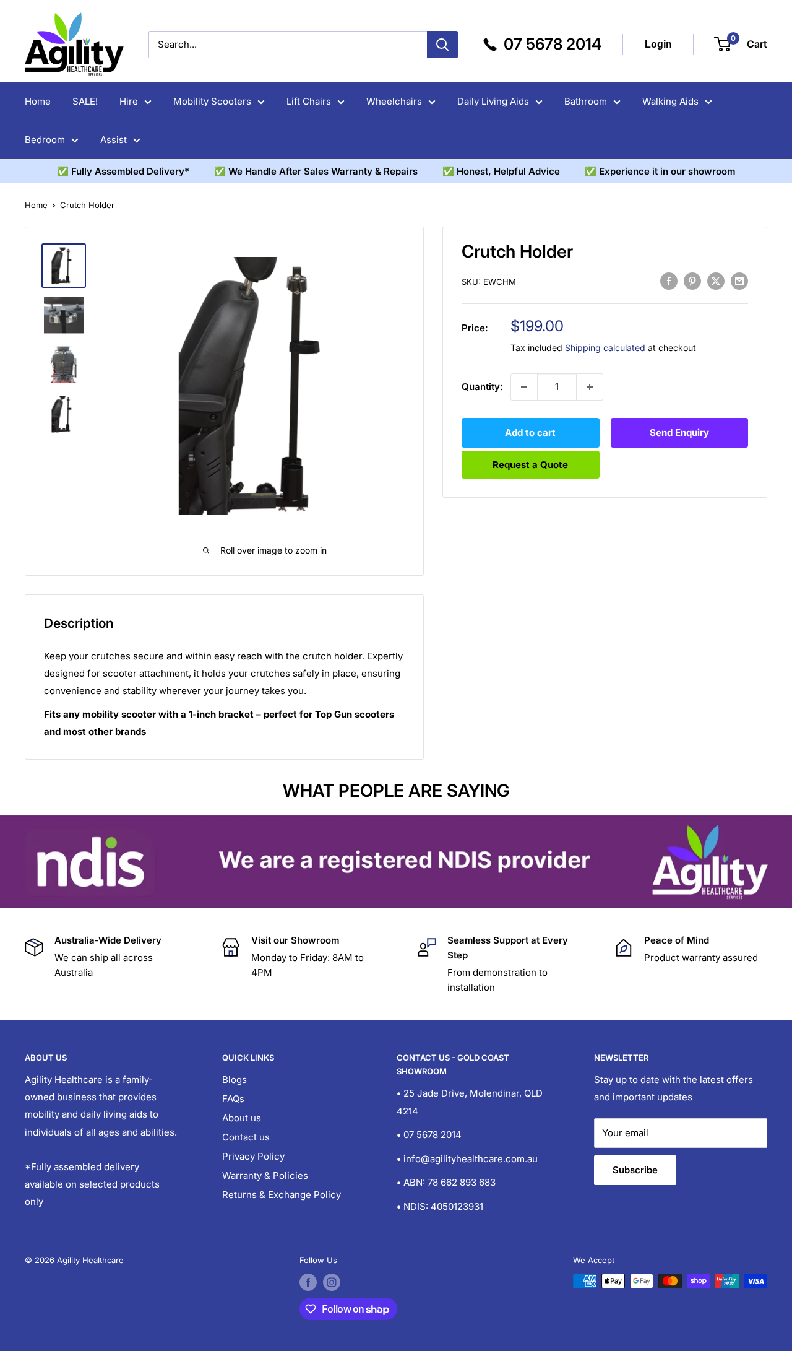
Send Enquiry (679, 432)
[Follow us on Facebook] (308, 1282)
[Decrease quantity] (524, 387)
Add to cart (530, 432)
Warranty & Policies (265, 1175)
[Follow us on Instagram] (331, 1282)
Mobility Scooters (212, 101)
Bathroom (585, 101)
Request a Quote (530, 465)
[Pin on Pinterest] (692, 281)
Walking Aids (670, 101)
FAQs (233, 1099)
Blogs (234, 1079)
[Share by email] (739, 281)
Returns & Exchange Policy (281, 1195)
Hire (128, 101)
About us (241, 1118)
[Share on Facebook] (669, 281)
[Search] (442, 44)
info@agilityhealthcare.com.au (470, 1159)
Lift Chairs (308, 101)
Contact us (246, 1137)
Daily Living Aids (493, 101)
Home (38, 101)
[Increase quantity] (590, 387)
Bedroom (45, 140)
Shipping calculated (605, 347)
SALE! (85, 101)
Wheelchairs (394, 101)
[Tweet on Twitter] (716, 281)
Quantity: (482, 387)
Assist (113, 140)
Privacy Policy (253, 1156)
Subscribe (635, 1170)
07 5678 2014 (432, 1134)
